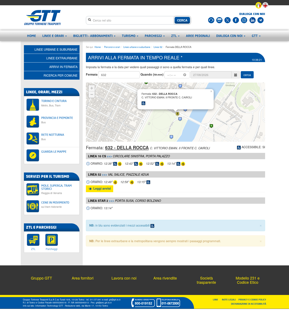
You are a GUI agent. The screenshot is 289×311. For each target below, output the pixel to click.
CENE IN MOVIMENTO (55, 204)
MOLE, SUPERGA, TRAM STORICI (56, 189)
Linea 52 (158, 47)
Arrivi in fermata (63, 67)
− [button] (91, 94)
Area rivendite (165, 278)
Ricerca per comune (60, 75)
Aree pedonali (198, 36)
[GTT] (42, 17)
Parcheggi (154, 36)
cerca (247, 75)
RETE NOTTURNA (52, 137)
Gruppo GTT (41, 278)
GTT (255, 36)
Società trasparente (206, 280)
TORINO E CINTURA (54, 103)
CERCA (182, 20)
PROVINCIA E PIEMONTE (57, 120)
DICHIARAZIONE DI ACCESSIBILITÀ (248, 303)
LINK (216, 299)
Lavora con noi (123, 278)
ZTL (174, 36)
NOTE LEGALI (230, 299)
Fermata (92, 74)
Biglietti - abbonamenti (93, 36)
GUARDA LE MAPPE (53, 151)
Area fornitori (83, 278)
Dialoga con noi (229, 36)
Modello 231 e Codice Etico (248, 280)
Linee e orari (53, 36)
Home (31, 36)
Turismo (129, 36)
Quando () (152, 74)
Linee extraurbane (61, 58)
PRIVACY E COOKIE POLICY (252, 299)
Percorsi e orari (112, 47)
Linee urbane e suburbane (136, 47)
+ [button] (91, 88)
